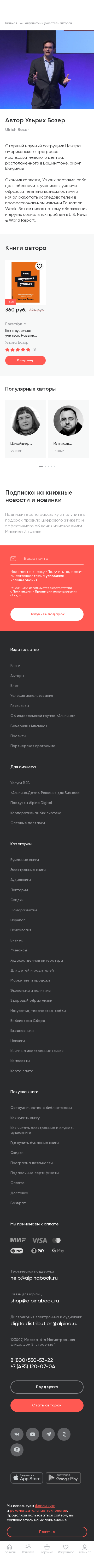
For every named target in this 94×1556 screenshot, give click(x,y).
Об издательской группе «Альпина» (42, 716)
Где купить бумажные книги (34, 1143)
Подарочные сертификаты (34, 1173)
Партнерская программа (32, 746)
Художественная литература (36, 960)
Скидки (17, 900)
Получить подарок (47, 614)
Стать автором (47, 1405)
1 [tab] (41, 466)
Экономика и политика (30, 991)
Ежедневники (22, 1031)
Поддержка (47, 1387)
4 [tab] (51, 466)
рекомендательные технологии (38, 1511)
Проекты (18, 736)
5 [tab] (54, 466)
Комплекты (20, 1061)
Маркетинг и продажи (30, 980)
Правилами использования (56, 591)
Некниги (17, 1041)
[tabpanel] (25, 429)
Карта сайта (21, 1071)
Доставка (19, 1193)
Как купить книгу (25, 1118)
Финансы (18, 950)
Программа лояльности (31, 1163)
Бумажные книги (24, 860)
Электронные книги (28, 870)
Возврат (18, 1203)
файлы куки (45, 1506)
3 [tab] (48, 466)
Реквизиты (19, 706)
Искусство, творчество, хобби (38, 1011)
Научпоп (18, 920)
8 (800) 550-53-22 (31, 1360)
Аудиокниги (20, 880)
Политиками (22, 591)
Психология (20, 930)
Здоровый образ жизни (31, 1000)
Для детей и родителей (32, 970)
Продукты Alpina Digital (31, 803)
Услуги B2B (20, 783)
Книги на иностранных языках (36, 1051)
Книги (15, 665)
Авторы (17, 676)
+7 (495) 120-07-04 (32, 1366)
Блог (14, 686)
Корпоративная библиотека (35, 813)
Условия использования (31, 696)
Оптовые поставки (27, 823)
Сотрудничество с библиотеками (41, 1108)
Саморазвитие (24, 910)
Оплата (17, 1183)
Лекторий (19, 890)
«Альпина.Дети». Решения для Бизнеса (45, 793)
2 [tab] (45, 466)
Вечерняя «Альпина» (28, 726)
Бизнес (16, 940)
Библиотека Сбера (27, 1021)
